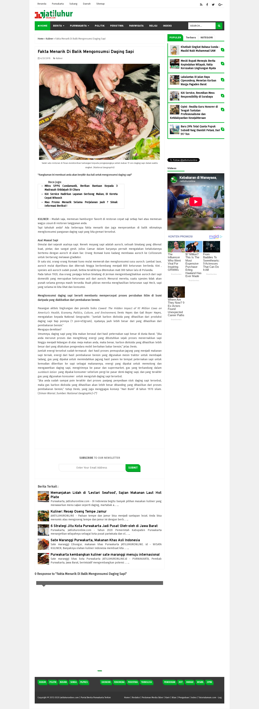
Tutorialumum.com (207, 697)
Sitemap (100, 3)
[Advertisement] (100, 422)
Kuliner (59, 58)
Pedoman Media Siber (152, 697)
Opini (209, 682)
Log (219, 697)
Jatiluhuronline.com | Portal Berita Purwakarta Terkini (85, 697)
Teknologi (146, 682)
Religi (153, 25)
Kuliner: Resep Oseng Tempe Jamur (79, 512)
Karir (167, 697)
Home (43, 25)
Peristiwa (116, 25)
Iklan (174, 697)
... (118, 505)
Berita (57, 25)
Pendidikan (169, 682)
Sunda (73, 682)
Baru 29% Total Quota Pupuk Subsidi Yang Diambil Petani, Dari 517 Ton (200, 130)
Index (193, 697)
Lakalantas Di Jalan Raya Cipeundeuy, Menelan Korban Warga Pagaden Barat (198, 80)
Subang (73, 3)
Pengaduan (183, 697)
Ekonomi (106, 682)
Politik (99, 25)
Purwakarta (58, 3)
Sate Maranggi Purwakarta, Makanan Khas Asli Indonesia (95, 540)
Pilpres (84, 682)
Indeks (167, 25)
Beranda (42, 3)
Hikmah (189, 682)
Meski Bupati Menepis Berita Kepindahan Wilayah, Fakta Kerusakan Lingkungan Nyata (198, 64)
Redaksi (136, 697)
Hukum (42, 682)
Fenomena (119, 682)
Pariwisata (136, 25)
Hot (181, 682)
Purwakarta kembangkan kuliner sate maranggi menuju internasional (105, 555)
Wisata (200, 682)
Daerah (87, 3)
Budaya (63, 682)
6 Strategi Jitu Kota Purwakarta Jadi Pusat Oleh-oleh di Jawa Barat (104, 526)
